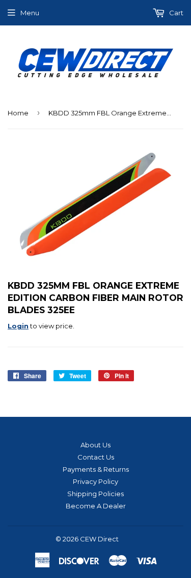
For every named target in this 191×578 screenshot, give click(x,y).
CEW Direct (99, 539)
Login (18, 326)
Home (18, 113)
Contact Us (95, 457)
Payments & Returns (96, 469)
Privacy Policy (95, 481)
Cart (175, 13)
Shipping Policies (95, 494)
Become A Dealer (96, 506)
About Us (95, 445)
